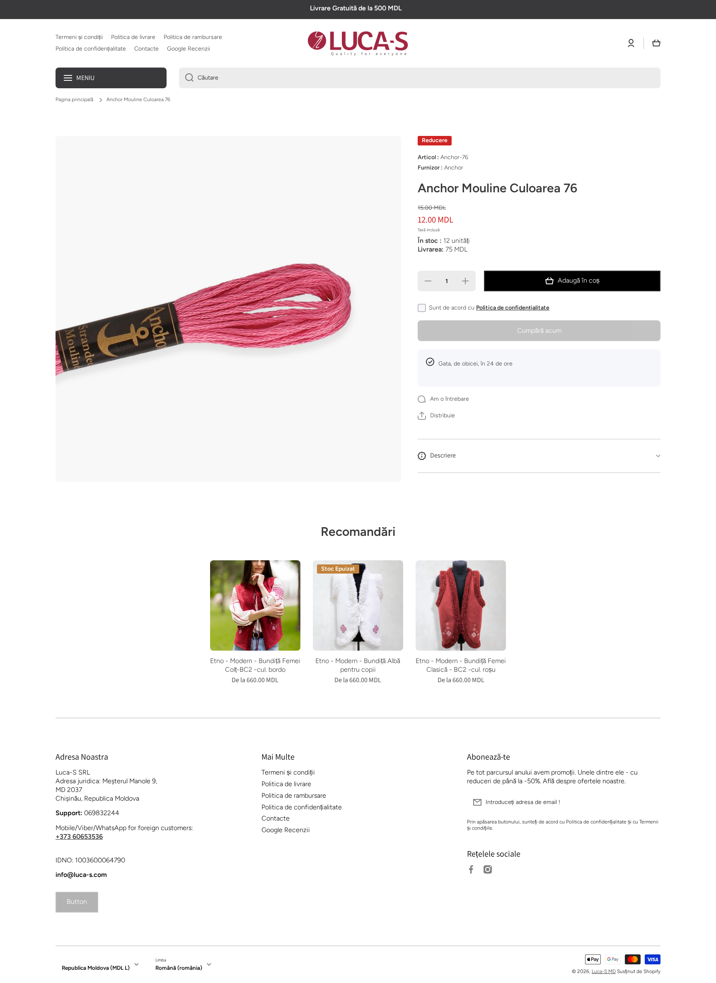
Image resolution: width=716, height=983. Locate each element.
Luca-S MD (604, 971)
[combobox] (419, 78)
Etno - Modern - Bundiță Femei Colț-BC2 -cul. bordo (255, 665)
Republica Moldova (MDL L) (96, 967)
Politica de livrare (286, 784)
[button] (656, 43)
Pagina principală (74, 99)
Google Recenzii (285, 830)
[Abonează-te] (650, 802)
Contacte (275, 818)
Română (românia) (178, 967)
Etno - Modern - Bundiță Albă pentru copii (357, 665)
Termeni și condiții (288, 772)
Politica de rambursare (293, 795)
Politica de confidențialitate (512, 307)
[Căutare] (186, 78)
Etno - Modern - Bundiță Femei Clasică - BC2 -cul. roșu (461, 665)
